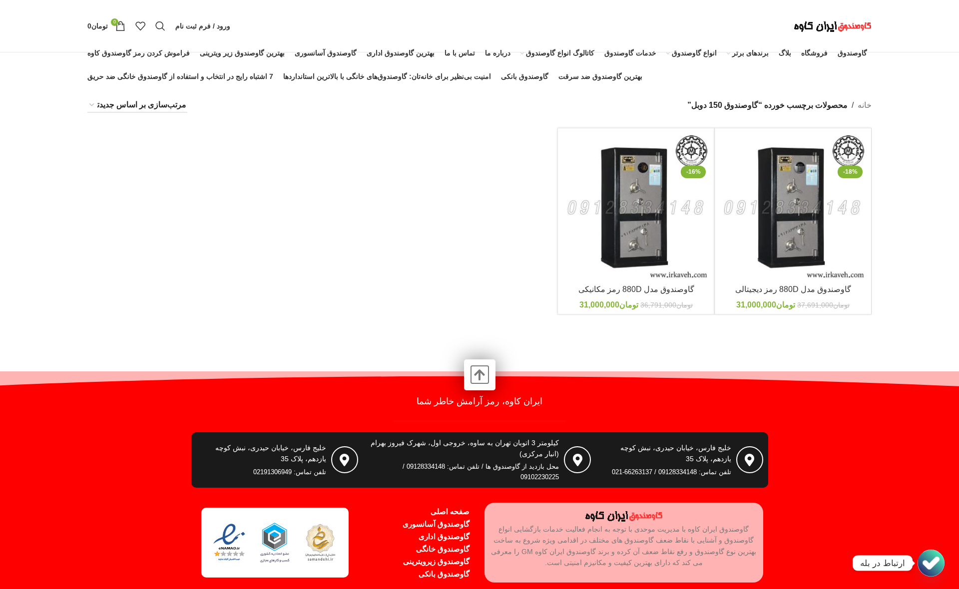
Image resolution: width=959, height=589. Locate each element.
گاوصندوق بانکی (444, 574)
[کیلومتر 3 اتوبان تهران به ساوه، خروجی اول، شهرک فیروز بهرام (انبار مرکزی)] (577, 459)
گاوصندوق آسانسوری (436, 524)
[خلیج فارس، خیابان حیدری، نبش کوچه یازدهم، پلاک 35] (749, 459)
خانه (865, 105)
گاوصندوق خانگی (443, 549)
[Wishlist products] (140, 26)
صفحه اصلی (450, 511)
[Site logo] (833, 25)
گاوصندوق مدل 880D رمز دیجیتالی (793, 289)
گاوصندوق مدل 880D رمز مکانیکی (636, 289)
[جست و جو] (160, 26)
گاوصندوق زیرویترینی (436, 561)
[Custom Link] (931, 563)
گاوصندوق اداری (444, 536)
